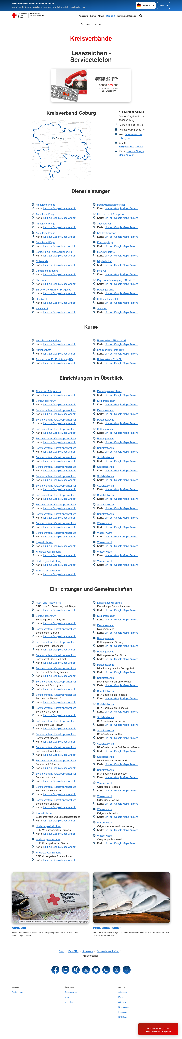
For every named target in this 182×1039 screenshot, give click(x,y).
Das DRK (110, 15)
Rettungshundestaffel (108, 299)
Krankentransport (106, 233)
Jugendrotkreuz (44, 542)
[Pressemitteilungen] (131, 897)
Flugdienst (41, 299)
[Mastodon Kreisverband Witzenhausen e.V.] (96, 970)
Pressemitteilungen (107, 927)
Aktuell (101, 15)
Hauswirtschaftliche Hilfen (111, 204)
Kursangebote (43, 350)
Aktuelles (69, 1002)
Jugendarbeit (104, 223)
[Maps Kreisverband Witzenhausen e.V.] (86, 970)
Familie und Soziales (126, 15)
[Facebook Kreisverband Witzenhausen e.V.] (55, 970)
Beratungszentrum (46, 400)
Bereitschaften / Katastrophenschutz (56, 410)
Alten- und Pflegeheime (48, 391)
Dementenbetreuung (47, 270)
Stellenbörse (17, 992)
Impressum (123, 1012)
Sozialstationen (105, 448)
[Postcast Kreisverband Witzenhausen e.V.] (127, 970)
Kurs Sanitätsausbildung (49, 340)
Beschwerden (71, 992)
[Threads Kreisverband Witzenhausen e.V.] (116, 970)
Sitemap (122, 1002)
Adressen (19, 927)
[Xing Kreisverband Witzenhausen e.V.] (76, 970)
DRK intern (123, 1017)
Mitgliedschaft (104, 261)
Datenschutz (123, 1007)
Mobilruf (101, 270)
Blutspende (42, 261)
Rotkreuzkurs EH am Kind (111, 340)
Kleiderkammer (105, 410)
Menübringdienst (106, 252)
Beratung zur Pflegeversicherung (54, 252)
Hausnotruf (42, 308)
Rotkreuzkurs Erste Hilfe (110, 350)
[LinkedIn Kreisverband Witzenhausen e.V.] (65, 970)
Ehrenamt (41, 280)
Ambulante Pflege (45, 204)
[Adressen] (50, 897)
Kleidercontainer (106, 400)
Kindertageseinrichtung (48, 551)
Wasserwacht (104, 523)
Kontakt (121, 997)
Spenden (102, 308)
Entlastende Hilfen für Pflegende (53, 289)
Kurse (93, 15)
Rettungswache (105, 419)
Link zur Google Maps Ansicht (131, 153)
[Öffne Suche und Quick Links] (141, 16)
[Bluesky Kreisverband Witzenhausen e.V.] (106, 970)
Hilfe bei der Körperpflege (111, 214)
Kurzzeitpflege (105, 242)
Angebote (83, 15)
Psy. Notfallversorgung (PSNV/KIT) (116, 280)
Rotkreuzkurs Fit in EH (109, 359)
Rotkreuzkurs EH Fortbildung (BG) (55, 359)
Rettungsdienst (105, 289)
